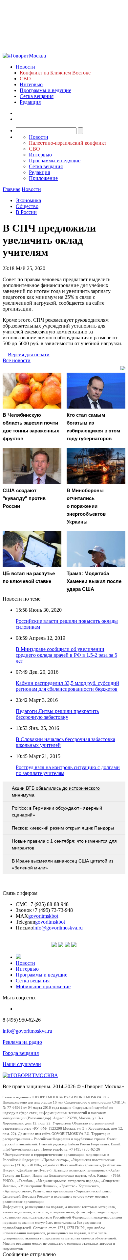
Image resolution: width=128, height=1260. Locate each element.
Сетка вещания (36, 96)
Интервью (31, 84)
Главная (11, 189)
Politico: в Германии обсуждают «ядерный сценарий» (57, 811)
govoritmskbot (43, 916)
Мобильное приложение (43, 986)
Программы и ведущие (45, 90)
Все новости (17, 360)
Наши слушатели (22, 1064)
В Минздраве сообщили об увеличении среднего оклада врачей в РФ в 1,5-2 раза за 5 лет (66, 655)
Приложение (43, 178)
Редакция (30, 102)
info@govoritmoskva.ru (58, 927)
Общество (27, 206)
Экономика (28, 200)
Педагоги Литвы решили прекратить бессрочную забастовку (57, 714)
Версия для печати (29, 354)
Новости (25, 67)
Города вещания (21, 1053)
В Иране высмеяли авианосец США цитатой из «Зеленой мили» (62, 864)
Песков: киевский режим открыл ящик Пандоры (63, 828)
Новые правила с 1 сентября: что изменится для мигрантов (64, 844)
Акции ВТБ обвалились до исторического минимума (56, 791)
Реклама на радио (22, 1042)
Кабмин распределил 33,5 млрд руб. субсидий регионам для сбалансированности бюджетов (67, 686)
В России (26, 212)
